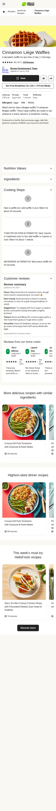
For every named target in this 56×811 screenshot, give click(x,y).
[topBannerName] (28, 20)
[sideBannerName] (28, 144)
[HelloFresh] (28, 4)
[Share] (51, 78)
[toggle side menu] (4, 4)
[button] (28, 179)
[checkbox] (3, 62)
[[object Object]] (43, 78)
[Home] (3, 12)
